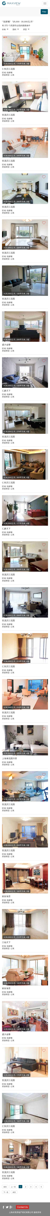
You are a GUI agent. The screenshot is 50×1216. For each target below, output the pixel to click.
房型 (25, 29)
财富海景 (6, 896)
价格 (4, 29)
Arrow (8, 29)
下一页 (5, 1192)
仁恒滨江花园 (8, 68)
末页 (14, 1192)
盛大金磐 (6, 344)
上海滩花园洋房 (9, 758)
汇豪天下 (6, 390)
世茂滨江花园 (8, 114)
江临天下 (6, 942)
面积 (14, 29)
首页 (5, 1187)
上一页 (13, 1187)
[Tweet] (7, 1207)
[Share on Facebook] (3, 1207)
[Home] (11, 3)
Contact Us (22, 1206)
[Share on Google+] (10, 1207)
